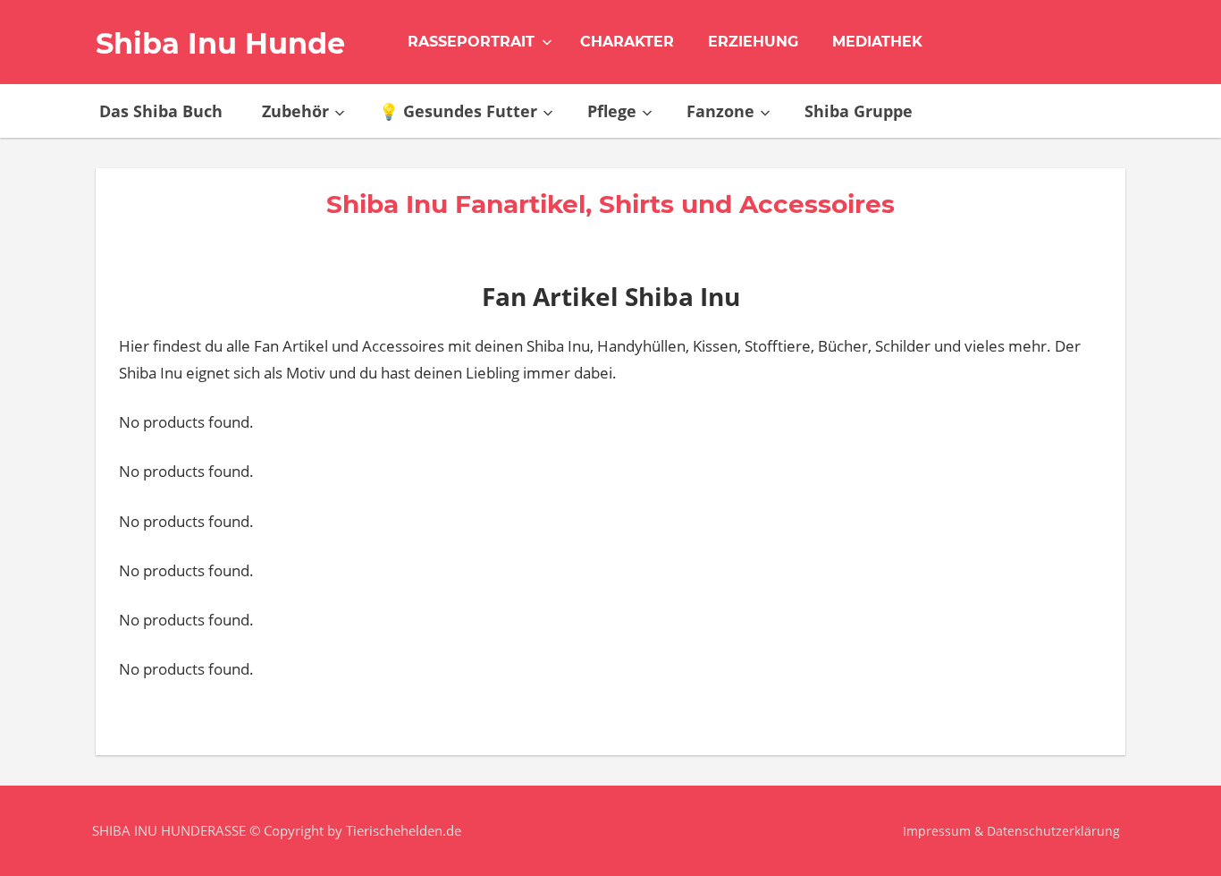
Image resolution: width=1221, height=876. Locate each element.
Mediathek (877, 41)
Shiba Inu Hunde (220, 43)
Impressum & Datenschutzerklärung (1011, 830)
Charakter (627, 41)
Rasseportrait (471, 41)
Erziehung (753, 41)
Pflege (611, 111)
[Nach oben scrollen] (1178, 833)
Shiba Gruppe (858, 111)
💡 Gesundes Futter (458, 111)
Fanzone (720, 111)
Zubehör (295, 111)
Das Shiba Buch (161, 111)
